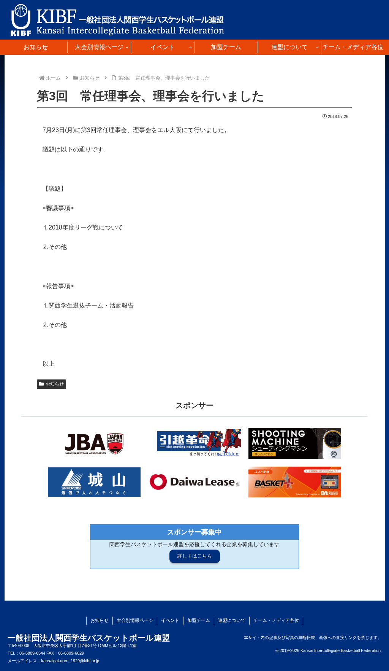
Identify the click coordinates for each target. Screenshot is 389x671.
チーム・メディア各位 (276, 620)
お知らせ (55, 384)
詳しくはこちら (194, 556)
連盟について (231, 620)
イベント (170, 620)
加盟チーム (198, 620)
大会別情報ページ (135, 620)
